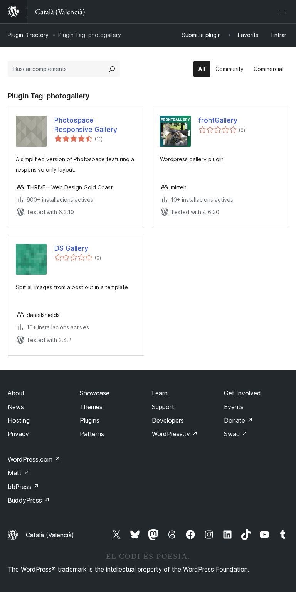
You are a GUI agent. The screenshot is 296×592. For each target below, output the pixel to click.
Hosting (19, 420)
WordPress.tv (175, 434)
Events (234, 407)
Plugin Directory (28, 35)
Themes (91, 407)
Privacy (18, 434)
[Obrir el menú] (283, 11)
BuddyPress (29, 500)
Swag (235, 434)
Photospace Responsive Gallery (85, 124)
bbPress (23, 487)
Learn (160, 393)
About (16, 393)
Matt (18, 473)
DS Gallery (71, 248)
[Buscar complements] (112, 69)
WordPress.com (34, 459)
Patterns (92, 434)
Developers (168, 420)
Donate (238, 420)
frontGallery (217, 120)
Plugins (89, 420)
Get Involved (242, 393)
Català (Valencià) (50, 535)
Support (163, 407)
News (16, 407)
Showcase (94, 393)
